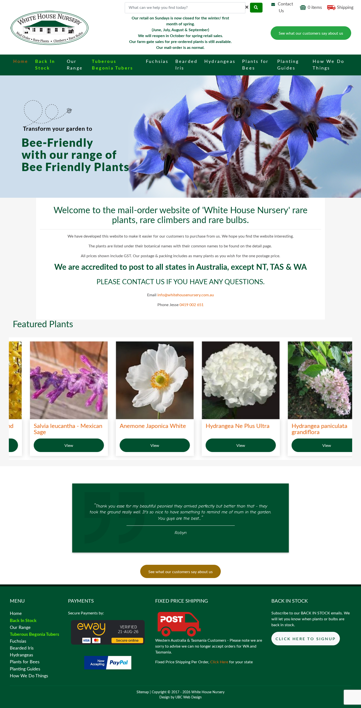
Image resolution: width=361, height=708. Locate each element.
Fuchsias (18, 641)
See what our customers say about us (311, 33)
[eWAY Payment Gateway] (108, 632)
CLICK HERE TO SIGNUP (306, 639)
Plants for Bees (25, 662)
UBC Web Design (188, 697)
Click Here (219, 662)
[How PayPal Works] (107, 663)
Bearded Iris (22, 648)
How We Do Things (29, 676)
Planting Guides (25, 669)
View (51, 446)
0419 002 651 (192, 305)
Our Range (20, 627)
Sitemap (143, 692)
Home (16, 613)
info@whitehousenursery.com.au (185, 295)
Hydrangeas (21, 655)
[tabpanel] (180, 519)
